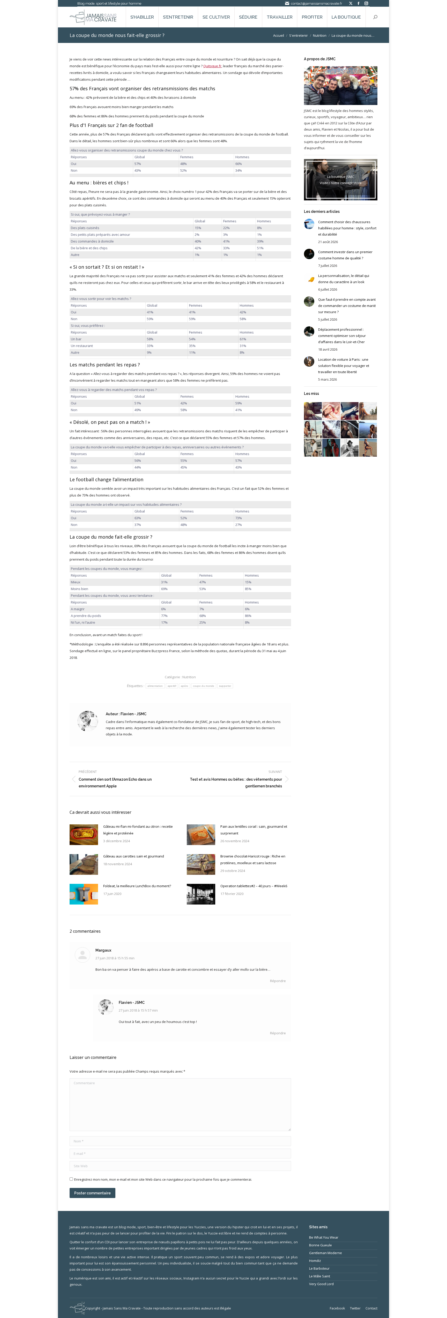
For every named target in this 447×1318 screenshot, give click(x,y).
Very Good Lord (321, 1284)
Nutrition (189, 677)
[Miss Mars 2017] (368, 448)
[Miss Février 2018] (331, 411)
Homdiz (315, 1260)
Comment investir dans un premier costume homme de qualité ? (345, 255)
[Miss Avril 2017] (350, 448)
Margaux (103, 950)
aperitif (172, 685)
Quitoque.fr (212, 66)
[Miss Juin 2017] (313, 448)
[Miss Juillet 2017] (368, 429)
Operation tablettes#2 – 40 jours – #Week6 (253, 886)
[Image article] (84, 834)
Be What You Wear (323, 1237)
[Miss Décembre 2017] (350, 411)
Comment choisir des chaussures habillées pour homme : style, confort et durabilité (347, 228)
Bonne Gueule (320, 1245)
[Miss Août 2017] (350, 429)
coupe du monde (203, 685)
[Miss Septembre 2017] (331, 429)
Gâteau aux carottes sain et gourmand (133, 856)
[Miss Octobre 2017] (313, 429)
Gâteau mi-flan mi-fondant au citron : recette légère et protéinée (138, 829)
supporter (225, 685)
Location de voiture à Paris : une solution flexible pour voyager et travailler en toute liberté (343, 365)
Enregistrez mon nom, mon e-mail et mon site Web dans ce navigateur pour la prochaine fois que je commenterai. (163, 1179)
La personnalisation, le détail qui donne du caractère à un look (343, 278)
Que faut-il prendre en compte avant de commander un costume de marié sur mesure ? (347, 305)
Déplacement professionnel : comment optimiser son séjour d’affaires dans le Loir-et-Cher (342, 335)
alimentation (155, 685)
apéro (184, 685)
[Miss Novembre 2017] (368, 411)
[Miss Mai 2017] (331, 448)
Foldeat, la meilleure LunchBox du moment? (137, 886)
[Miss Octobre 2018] (313, 411)
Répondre (278, 980)
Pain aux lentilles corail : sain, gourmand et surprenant (253, 829)
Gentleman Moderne (325, 1253)
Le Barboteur (319, 1268)
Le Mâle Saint (319, 1276)
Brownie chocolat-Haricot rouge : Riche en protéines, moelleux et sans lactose (252, 859)
